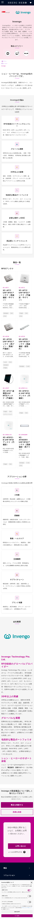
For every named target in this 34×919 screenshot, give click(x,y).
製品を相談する (17, 805)
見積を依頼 (17, 812)
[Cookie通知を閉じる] (31, 882)
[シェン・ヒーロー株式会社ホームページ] (17, 2)
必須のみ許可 (17, 911)
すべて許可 (17, 915)
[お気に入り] (31, 3)
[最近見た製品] (26, 3)
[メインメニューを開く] (2, 2)
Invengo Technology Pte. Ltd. (15, 658)
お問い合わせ (20, 846)
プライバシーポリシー (27, 907)
